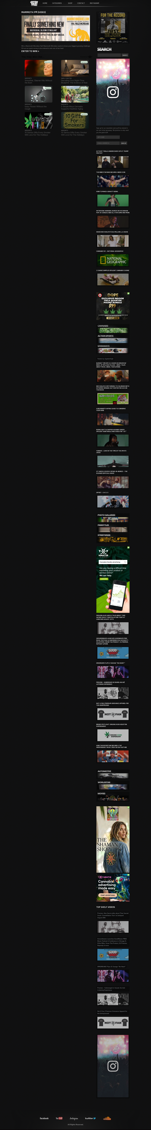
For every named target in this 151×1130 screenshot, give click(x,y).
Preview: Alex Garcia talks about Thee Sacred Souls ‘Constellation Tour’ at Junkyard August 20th (112, 915)
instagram (74, 1118)
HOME (45, 3)
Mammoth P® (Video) (33, 12)
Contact (81, 3)
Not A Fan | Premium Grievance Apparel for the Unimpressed (112, 1012)
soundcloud (107, 1118)
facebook (44, 1118)
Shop (70, 3)
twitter (90, 1118)
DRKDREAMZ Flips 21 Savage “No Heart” (111, 966)
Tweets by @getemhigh (105, 359)
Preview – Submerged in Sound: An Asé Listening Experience (111, 989)
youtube (59, 1118)
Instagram (94, 3)
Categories (56, 3)
